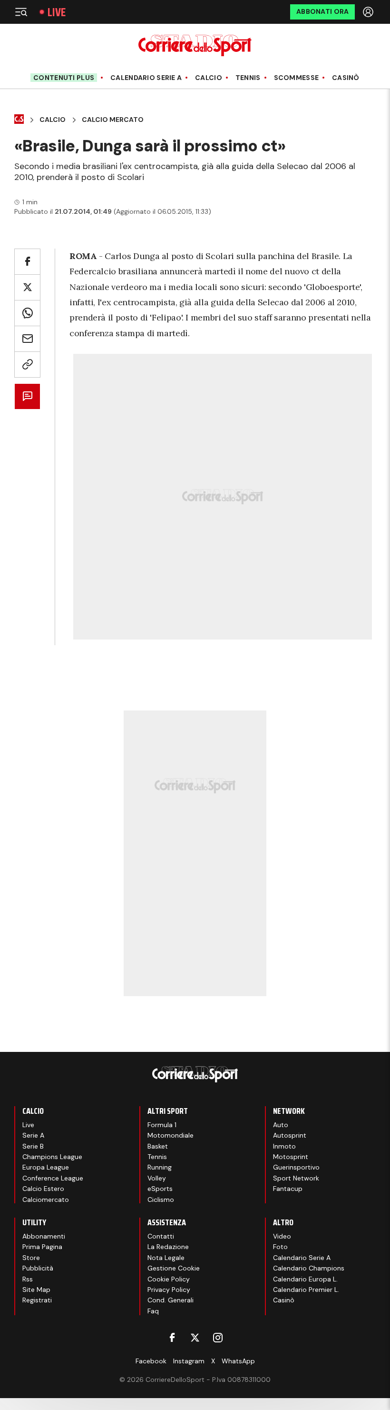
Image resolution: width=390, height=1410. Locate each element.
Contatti (160, 1236)
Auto (280, 1124)
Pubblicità (37, 1268)
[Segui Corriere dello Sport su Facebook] (172, 1337)
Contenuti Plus (63, 77)
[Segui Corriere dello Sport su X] (195, 1337)
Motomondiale (170, 1135)
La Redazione (168, 1246)
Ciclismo (160, 1199)
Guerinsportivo (296, 1167)
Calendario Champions (308, 1268)
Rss (27, 1279)
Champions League (52, 1156)
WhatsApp (238, 1361)
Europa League (45, 1167)
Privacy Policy (168, 1289)
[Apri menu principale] (21, 12)
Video (282, 1236)
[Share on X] (27, 287)
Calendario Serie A (146, 78)
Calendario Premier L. (306, 1289)
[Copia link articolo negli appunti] (27, 364)
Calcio (208, 78)
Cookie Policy (168, 1279)
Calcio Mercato (113, 120)
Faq (153, 1311)
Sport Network (296, 1178)
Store (31, 1257)
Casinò (346, 78)
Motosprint (290, 1156)
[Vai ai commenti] (27, 396)
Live (57, 12)
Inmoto (284, 1146)
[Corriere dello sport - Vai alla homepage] (194, 45)
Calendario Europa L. (305, 1279)
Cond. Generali (170, 1300)
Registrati (37, 1300)
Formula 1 (161, 1124)
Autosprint (289, 1135)
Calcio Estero (43, 1188)
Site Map (36, 1289)
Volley (156, 1178)
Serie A (33, 1135)
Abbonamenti (43, 1236)
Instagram (189, 1361)
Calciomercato (45, 1199)
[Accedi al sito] (369, 12)
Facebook (151, 1361)
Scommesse (296, 78)
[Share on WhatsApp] (27, 313)
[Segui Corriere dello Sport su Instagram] (218, 1337)
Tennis (248, 78)
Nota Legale (166, 1257)
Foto (280, 1246)
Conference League (52, 1178)
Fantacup (287, 1188)
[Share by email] (27, 338)
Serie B (33, 1146)
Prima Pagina (42, 1246)
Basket (157, 1146)
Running (159, 1167)
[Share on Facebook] (27, 261)
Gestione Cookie (173, 1268)
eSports (160, 1188)
